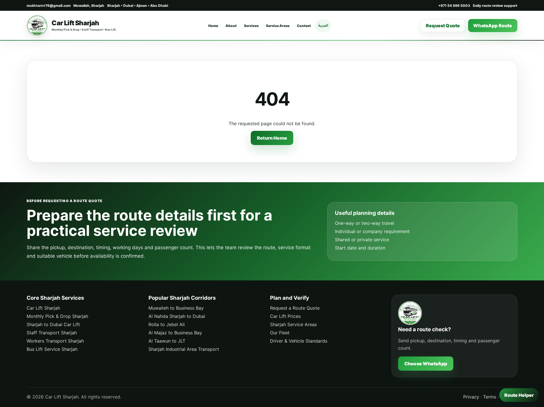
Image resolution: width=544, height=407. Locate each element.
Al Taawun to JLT (166, 341)
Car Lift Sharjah (43, 308)
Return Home (272, 138)
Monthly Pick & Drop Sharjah (57, 316)
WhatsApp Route (492, 25)
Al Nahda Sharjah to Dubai (176, 316)
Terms (489, 397)
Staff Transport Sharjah (52, 332)
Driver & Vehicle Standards (298, 341)
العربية (323, 25)
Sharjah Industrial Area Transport (183, 349)
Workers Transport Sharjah (55, 341)
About (231, 26)
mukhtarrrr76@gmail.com (49, 5)
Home (213, 26)
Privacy (471, 397)
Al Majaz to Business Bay (175, 332)
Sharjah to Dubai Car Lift (53, 324)
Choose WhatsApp (425, 363)
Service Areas (278, 26)
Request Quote (443, 25)
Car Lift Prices (285, 316)
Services (251, 26)
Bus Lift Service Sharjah (52, 349)
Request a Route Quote (295, 308)
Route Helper (519, 395)
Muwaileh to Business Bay (176, 308)
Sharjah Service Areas (293, 324)
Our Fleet (280, 332)
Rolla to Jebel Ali (166, 324)
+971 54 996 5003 (454, 5)
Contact (304, 26)
